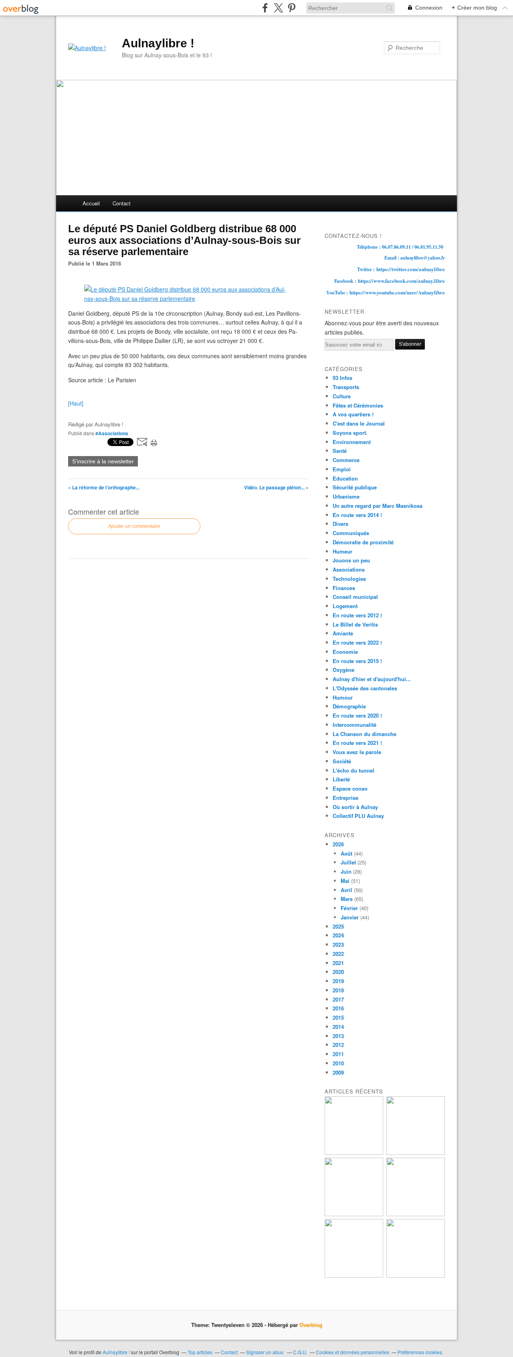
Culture (342, 396)
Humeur (342, 551)
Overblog (310, 1325)
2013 (338, 1036)
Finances (344, 588)
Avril (346, 890)
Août (346, 853)
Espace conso (350, 788)
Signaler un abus (265, 1352)
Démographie (349, 706)
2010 (338, 1063)
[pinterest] (292, 7)
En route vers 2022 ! (357, 642)
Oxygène (343, 669)
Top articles (200, 1352)
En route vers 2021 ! (357, 742)
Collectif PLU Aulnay (358, 815)
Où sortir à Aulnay (355, 807)
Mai (345, 880)
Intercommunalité (354, 724)
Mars (347, 899)
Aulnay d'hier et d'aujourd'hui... (372, 679)
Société (342, 761)
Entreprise (345, 797)
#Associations (111, 433)
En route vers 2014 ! (357, 515)
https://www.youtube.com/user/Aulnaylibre (397, 292)
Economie (345, 651)
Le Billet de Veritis (355, 624)
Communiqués (351, 533)
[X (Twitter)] (278, 7)
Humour (343, 697)
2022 (338, 953)
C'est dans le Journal (359, 423)
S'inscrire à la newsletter (103, 461)
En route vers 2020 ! (357, 715)
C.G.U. (300, 1352)
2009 (338, 1072)
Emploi (342, 469)
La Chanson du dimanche (364, 734)
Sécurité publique (355, 487)
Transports (346, 387)
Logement (345, 606)
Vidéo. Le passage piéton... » (276, 487)
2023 (338, 944)
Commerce (346, 460)
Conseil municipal (355, 596)
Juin (346, 871)
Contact (122, 203)
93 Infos (342, 377)
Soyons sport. (350, 432)
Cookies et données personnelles (352, 1352)
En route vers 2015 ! (357, 661)
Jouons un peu (351, 560)
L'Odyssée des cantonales (365, 688)
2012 (338, 1045)
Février (349, 908)
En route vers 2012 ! (357, 615)
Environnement (352, 442)
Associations (349, 569)
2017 (338, 999)
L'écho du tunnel (353, 770)
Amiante (343, 633)
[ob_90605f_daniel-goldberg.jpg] (188, 298)
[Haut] (75, 403)
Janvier (350, 917)
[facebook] (265, 7)
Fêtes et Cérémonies (358, 405)
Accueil (91, 203)
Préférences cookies (420, 1352)
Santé (340, 450)
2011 (338, 1054)
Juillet (348, 862)
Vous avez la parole (357, 752)
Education (345, 478)
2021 (338, 963)
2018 (338, 990)
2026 (338, 844)
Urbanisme (346, 496)
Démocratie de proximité (363, 542)
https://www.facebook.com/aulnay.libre (401, 280)
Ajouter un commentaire (134, 526)
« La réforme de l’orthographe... (103, 487)
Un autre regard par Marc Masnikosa (377, 505)
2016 (338, 1008)
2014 (338, 1026)
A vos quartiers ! (353, 414)
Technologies (349, 578)
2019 (338, 981)
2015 (338, 1017)
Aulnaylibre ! (158, 43)
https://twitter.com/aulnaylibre (410, 269)
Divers (340, 523)
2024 (338, 935)
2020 (338, 972)
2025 (338, 926)
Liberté (341, 779)
